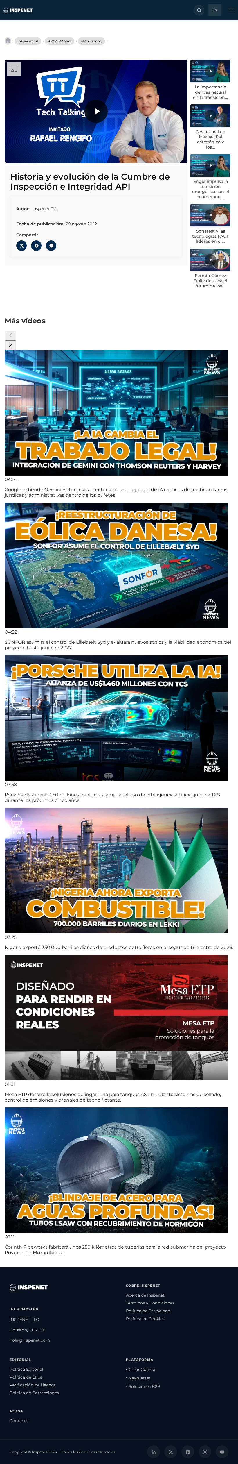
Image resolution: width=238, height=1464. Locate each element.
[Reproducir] (96, 111)
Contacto (19, 1420)
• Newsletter (138, 1378)
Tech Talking (91, 41)
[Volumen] (26, 155)
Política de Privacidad (148, 1311)
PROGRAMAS (59, 41)
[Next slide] (10, 345)
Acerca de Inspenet (145, 1295)
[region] (96, 111)
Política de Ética (26, 1377)
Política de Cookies (145, 1318)
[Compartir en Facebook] (36, 245)
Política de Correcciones (34, 1392)
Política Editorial (26, 1369)
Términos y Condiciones (150, 1303)
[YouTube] (222, 1451)
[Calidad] (153, 155)
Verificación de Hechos (33, 1385)
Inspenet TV (27, 41)
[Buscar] (199, 10)
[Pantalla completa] (178, 155)
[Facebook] (187, 1451)
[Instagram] (205, 1451)
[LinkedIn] (153, 1451)
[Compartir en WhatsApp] (51, 245)
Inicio (8, 41)
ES (214, 10)
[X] (170, 1451)
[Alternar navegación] (231, 10)
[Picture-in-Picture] (166, 155)
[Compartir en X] (21, 245)
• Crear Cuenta (140, 1369)
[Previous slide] (10, 335)
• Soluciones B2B (143, 1386)
